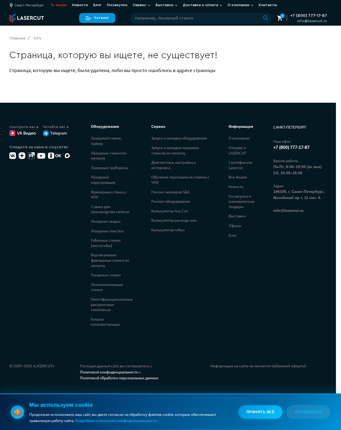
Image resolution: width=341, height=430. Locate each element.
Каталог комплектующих (105, 322)
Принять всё (260, 412)
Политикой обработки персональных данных (119, 377)
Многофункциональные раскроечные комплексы (112, 304)
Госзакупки (117, 5)
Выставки (237, 215)
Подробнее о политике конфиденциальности (116, 420)
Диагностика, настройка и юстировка (173, 165)
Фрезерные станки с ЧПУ (109, 194)
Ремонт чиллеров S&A (170, 191)
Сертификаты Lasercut (241, 165)
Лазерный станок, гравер (106, 141)
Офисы (235, 225)
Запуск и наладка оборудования (179, 138)
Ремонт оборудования (170, 201)
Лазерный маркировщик (103, 179)
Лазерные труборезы (109, 167)
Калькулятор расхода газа (173, 220)
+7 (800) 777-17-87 (308, 15)
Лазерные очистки (107, 230)
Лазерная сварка (105, 221)
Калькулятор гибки (168, 229)
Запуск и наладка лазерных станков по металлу (175, 150)
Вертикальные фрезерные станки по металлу (110, 260)
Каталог (101, 18)
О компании (239, 138)
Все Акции (238, 176)
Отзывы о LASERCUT (237, 150)
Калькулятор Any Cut (169, 210)
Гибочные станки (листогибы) (105, 243)
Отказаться (308, 412)
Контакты (268, 5)
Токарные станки (106, 274)
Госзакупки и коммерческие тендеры (242, 201)
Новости (80, 5)
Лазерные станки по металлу (108, 155)
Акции (59, 5)
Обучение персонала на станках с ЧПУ (180, 179)
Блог (97, 5)
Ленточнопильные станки (107, 287)
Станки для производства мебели (110, 209)
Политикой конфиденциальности (109, 371)
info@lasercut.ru (312, 21)
